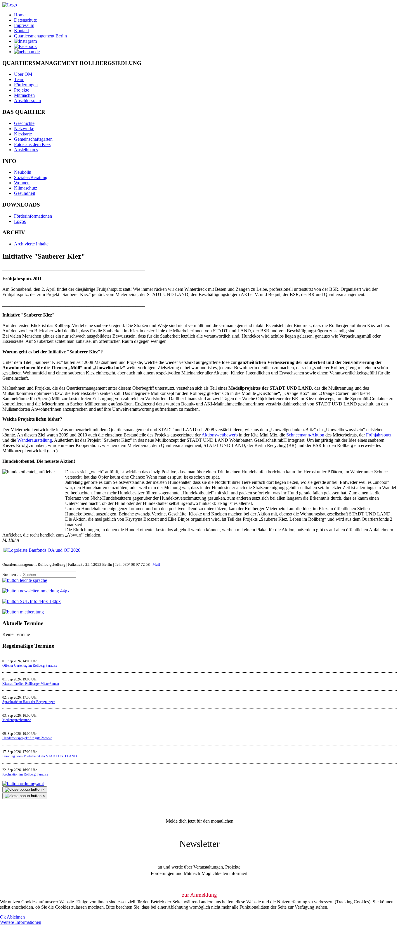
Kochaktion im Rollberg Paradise (25, 774)
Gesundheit (24, 193)
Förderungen (26, 84)
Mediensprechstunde (16, 720)
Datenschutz (25, 20)
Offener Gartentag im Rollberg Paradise (29, 665)
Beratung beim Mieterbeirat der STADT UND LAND (39, 756)
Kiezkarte (23, 133)
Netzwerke (24, 128)
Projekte (21, 89)
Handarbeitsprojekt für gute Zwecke (27, 738)
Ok (3, 916)
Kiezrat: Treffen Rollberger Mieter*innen (30, 684)
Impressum (24, 25)
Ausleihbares (26, 149)
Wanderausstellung (34, 440)
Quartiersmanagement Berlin (40, 35)
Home (19, 14)
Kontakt (21, 30)
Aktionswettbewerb (220, 434)
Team (19, 79)
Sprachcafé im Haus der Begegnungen (28, 702)
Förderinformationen (33, 216)
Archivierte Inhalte (31, 243)
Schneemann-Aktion (305, 434)
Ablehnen (16, 916)
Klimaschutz (25, 187)
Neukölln (22, 172)
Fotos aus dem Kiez (32, 144)
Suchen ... (11, 574)
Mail (156, 564)
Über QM (23, 74)
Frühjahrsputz (378, 434)
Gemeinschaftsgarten (33, 139)
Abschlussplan (27, 100)
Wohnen (22, 182)
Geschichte (24, 123)
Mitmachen (24, 95)
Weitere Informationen (20, 922)
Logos (20, 221)
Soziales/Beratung (30, 177)
